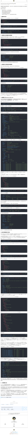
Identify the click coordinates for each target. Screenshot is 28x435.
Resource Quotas (12, 404)
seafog (2, 409)
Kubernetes (26, 4)
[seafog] (14, 0)
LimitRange (7, 404)
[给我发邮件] (14, 426)
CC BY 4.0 (13, 409)
